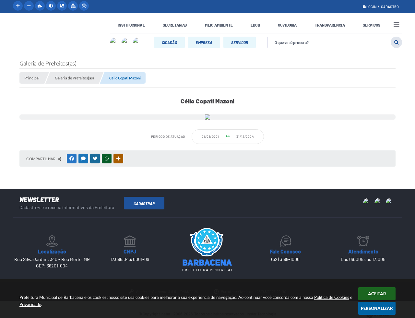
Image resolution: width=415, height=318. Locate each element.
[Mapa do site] (73, 6)
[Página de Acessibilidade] (84, 6)
